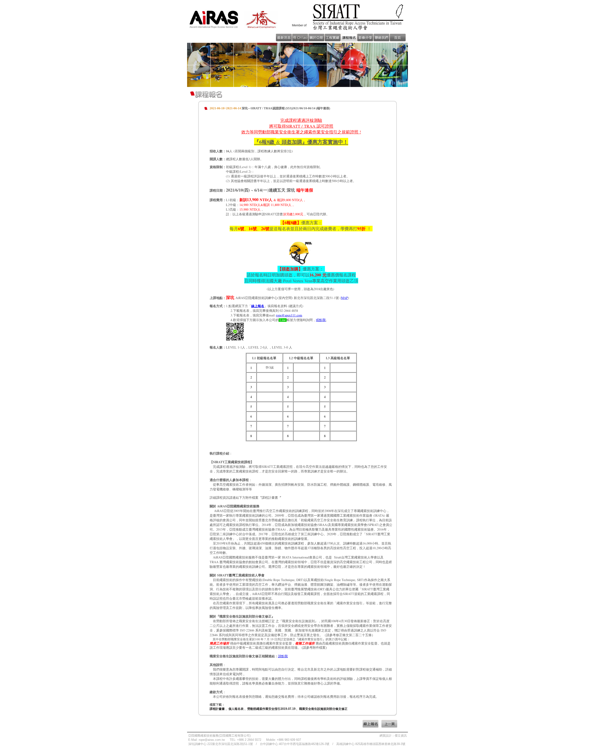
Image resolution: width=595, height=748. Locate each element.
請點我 (283, 656)
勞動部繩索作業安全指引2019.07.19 (271, 709)
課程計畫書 (217, 709)
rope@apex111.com (289, 315)
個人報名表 (236, 709)
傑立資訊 (401, 735)
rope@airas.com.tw (212, 739)
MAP (344, 298)
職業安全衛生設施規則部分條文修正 (323, 709)
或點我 (321, 320)
